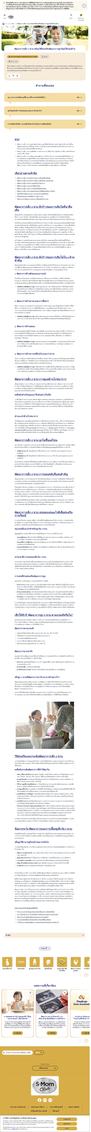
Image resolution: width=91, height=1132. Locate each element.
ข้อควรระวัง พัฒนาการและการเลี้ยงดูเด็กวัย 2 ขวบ (32, 199)
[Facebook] (40, 1100)
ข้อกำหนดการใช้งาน (37, 1107)
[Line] (45, 1100)
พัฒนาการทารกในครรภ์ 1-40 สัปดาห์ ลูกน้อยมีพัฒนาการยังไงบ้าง (52, 1018)
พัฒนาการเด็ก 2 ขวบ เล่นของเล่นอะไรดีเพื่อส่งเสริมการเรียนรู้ (36, 191)
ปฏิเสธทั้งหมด (66, 1123)
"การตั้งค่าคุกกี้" (14, 1129)
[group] (7, 963)
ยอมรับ (67, 1128)
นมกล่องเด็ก (33, 428)
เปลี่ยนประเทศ (43, 1068)
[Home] (11, 17)
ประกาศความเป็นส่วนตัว (18, 1107)
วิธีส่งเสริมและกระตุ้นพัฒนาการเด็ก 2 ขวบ (30, 196)
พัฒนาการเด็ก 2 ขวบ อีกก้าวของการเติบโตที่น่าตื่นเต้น (33, 178)
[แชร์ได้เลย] (17, 75)
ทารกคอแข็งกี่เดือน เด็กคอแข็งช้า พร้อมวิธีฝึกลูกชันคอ (34, 919)
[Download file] (9, 75)
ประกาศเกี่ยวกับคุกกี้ (56, 1107)
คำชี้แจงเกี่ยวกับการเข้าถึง (39, 1111)
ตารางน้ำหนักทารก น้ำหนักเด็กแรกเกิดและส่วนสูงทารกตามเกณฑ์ (37, 914)
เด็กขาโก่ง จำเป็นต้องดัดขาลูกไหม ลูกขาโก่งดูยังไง (32, 917)
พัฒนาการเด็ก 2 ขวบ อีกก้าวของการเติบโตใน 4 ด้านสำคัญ (35, 180)
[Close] (84, 6)
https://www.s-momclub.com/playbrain (52, 815)
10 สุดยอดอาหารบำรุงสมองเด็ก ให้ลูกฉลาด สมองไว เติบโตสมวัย (17, 1018)
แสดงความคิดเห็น (73, 1107)
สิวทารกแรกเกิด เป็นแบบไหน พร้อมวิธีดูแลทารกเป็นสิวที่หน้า (36, 912)
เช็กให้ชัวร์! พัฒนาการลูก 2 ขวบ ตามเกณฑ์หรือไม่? (33, 194)
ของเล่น (17, 533)
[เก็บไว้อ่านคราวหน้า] (13, 75)
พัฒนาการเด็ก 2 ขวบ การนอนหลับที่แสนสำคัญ (31, 188)
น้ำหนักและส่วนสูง (50, 447)
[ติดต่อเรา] (50, 1100)
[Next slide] (86, 975)
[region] (45, 1123)
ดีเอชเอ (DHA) (53, 428)
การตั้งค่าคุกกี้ (66, 1119)
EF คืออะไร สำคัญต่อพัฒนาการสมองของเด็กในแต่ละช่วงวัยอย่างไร (38, 922)
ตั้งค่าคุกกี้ (56, 1111)
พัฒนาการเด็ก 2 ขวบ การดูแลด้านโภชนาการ (31, 183)
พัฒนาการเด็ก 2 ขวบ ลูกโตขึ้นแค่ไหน (28, 186)
